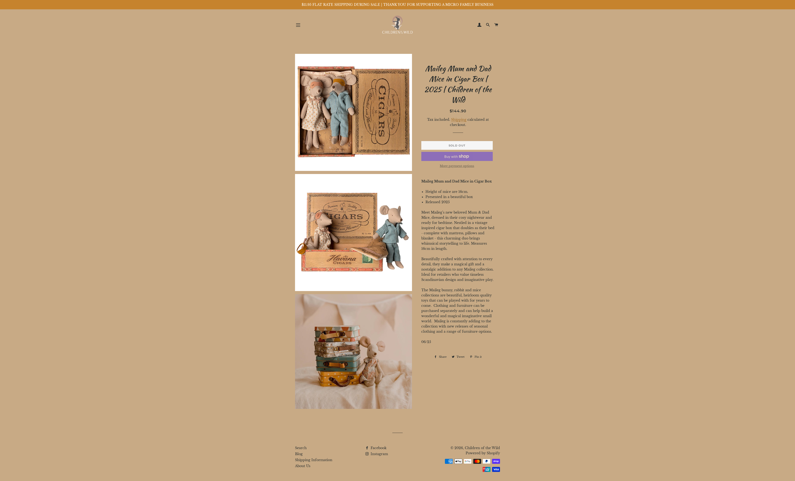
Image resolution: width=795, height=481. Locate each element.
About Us (302, 466)
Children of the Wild (482, 448)
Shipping (458, 119)
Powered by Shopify (483, 453)
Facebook (378, 448)
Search (301, 448)
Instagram (379, 454)
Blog (299, 454)
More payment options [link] (457, 166)
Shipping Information (313, 460)
